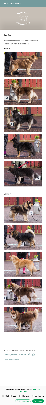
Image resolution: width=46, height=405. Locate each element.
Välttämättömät (10, 396)
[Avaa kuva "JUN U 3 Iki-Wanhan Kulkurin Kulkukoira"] (23, 264)
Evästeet (22, 355)
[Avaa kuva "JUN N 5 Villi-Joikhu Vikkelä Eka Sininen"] (23, 173)
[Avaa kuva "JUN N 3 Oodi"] (23, 119)
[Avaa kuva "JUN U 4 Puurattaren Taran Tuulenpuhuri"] (23, 292)
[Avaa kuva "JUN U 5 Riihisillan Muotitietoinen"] (23, 319)
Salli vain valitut (23, 401)
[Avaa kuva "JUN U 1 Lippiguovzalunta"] (23, 210)
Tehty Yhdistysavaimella (12, 359)
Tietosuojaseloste (11, 355)
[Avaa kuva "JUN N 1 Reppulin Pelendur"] (23, 64)
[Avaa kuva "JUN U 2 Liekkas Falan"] (23, 237)
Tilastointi (25, 396)
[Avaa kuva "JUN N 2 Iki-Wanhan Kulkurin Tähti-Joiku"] (23, 92)
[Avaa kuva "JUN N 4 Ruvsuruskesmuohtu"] (23, 146)
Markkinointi (39, 396)
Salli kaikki (38, 401)
